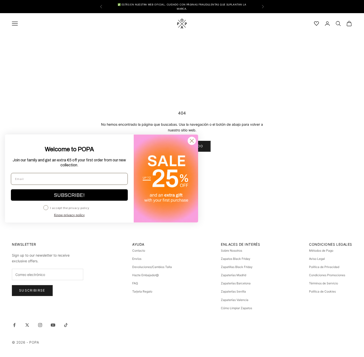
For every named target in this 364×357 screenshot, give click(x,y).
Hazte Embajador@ (145, 275)
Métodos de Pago (321, 250)
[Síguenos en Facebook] (14, 325)
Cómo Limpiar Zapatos (236, 308)
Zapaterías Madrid (233, 275)
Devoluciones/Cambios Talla (152, 267)
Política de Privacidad (324, 267)
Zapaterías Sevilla (233, 291)
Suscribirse (32, 290)
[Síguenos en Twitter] (27, 325)
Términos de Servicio (323, 283)
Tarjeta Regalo (142, 291)
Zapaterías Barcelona (236, 283)
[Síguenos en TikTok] (65, 325)
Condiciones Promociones (327, 275)
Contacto (138, 250)
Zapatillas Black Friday (237, 267)
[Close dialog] (191, 141)
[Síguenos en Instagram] (40, 325)
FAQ (135, 283)
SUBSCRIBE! (69, 195)
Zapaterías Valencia (234, 300)
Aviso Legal (317, 259)
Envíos (136, 259)
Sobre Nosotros (231, 250)
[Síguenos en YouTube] (53, 325)
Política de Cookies (322, 291)
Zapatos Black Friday (235, 259)
